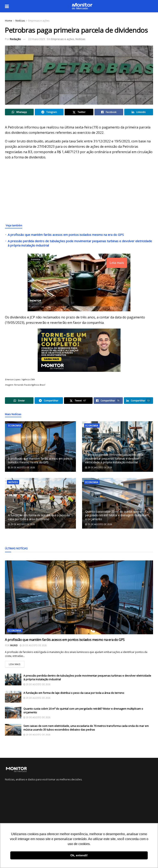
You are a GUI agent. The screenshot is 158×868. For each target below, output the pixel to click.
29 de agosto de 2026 (22, 467)
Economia (14, 425)
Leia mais (16, 663)
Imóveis (13, 482)
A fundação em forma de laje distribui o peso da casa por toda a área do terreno (39, 517)
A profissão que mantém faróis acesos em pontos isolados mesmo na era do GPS (66, 234)
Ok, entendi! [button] (79, 855)
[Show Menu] (7, 6)
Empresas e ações (38, 20)
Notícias (20, 20)
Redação (15, 39)
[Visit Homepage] (82, 6)
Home (8, 20)
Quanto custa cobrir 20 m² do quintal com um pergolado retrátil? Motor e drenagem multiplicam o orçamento (117, 515)
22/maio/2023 (36, 39)
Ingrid (14, 645)
